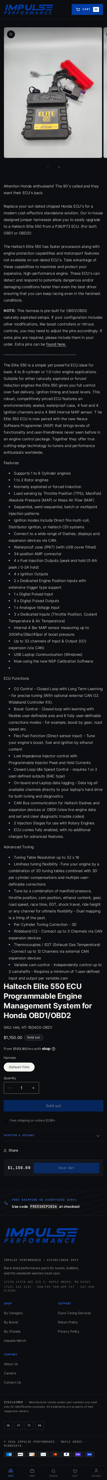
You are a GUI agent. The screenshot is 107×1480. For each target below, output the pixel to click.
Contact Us (12, 1382)
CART (75, 1476)
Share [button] (13, 1150)
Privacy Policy (68, 1331)
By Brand (11, 1322)
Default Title (22, 1068)
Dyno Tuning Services (74, 1313)
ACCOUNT (96, 1476)
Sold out (66, 1168)
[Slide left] (48, 167)
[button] (53, 1135)
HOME (10, 1476)
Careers (10, 1373)
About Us (11, 1364)
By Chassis (12, 1331)
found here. (56, 344)
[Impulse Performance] (29, 9)
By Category (13, 1313)
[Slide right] (59, 167)
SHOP (32, 1476)
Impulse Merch (15, 1341)
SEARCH (53, 1476)
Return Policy (68, 1322)
